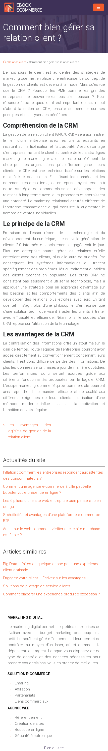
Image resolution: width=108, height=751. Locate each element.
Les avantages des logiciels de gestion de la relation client (29, 431)
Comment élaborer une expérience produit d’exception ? (51, 594)
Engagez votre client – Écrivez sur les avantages (44, 578)
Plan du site (54, 748)
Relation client (17, 62)
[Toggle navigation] (98, 7)
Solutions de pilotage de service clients (37, 586)
